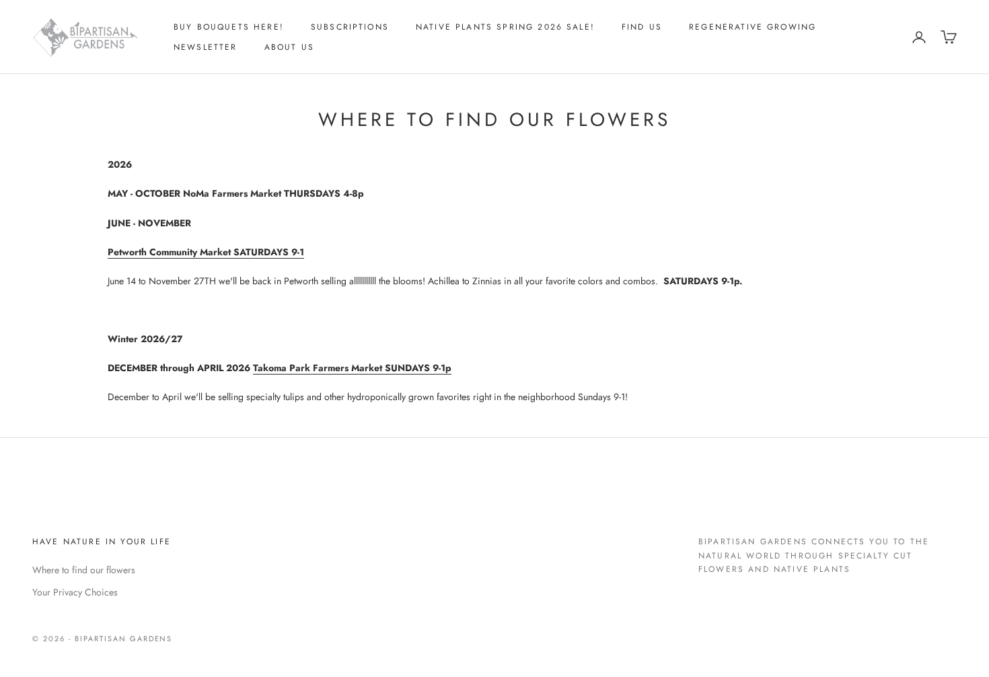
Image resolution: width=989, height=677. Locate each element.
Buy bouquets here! (229, 27)
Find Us (642, 27)
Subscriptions (350, 27)
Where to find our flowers (83, 570)
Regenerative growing (752, 27)
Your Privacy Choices (75, 592)
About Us (289, 47)
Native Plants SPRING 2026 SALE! (505, 27)
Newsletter (205, 47)
